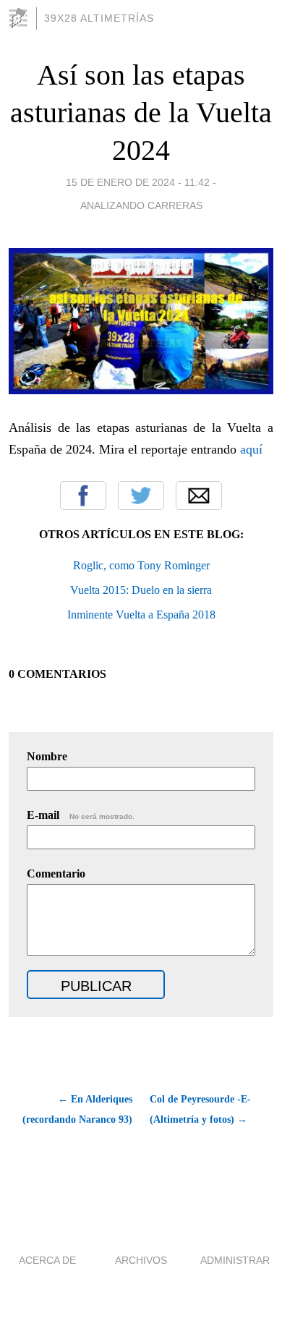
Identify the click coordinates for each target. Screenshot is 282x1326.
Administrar (235, 1260)
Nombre (47, 756)
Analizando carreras (141, 205)
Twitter (141, 495)
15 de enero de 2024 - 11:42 (138, 182)
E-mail (80, 815)
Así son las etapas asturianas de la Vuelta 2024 (141, 112)
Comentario (56, 873)
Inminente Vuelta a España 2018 (141, 614)
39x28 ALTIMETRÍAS (99, 18)
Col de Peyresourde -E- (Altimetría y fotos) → (200, 1109)
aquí (251, 449)
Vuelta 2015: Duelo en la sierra (141, 590)
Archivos (141, 1260)
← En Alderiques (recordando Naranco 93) (77, 1109)
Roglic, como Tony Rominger (141, 565)
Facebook (83, 495)
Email (199, 495)
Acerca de (47, 1260)
